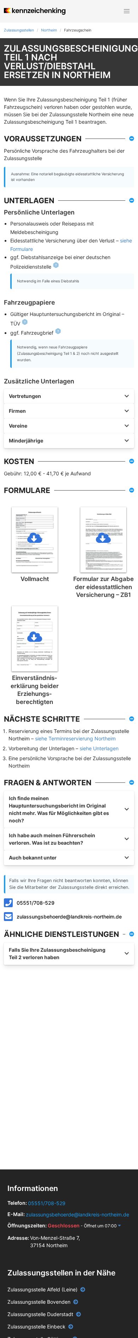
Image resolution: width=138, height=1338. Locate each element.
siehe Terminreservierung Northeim (75, 738)
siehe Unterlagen (99, 748)
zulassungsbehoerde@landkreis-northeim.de (69, 917)
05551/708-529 (35, 903)
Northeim (49, 30)
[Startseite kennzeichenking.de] (34, 11)
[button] (126, 11)
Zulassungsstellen (19, 30)
